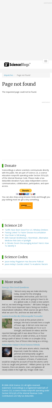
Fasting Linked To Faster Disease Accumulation (25, 232)
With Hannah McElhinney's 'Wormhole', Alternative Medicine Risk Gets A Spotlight (26, 239)
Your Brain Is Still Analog (15, 235)
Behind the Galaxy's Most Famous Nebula (21, 345)
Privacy (44, 385)
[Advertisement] (26, 30)
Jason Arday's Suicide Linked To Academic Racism (26, 264)
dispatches (8, 75)
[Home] (17, 65)
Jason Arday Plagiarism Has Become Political (24, 261)
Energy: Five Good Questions (15, 287)
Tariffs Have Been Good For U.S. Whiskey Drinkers (26, 230)
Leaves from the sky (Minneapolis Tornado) (22, 316)
